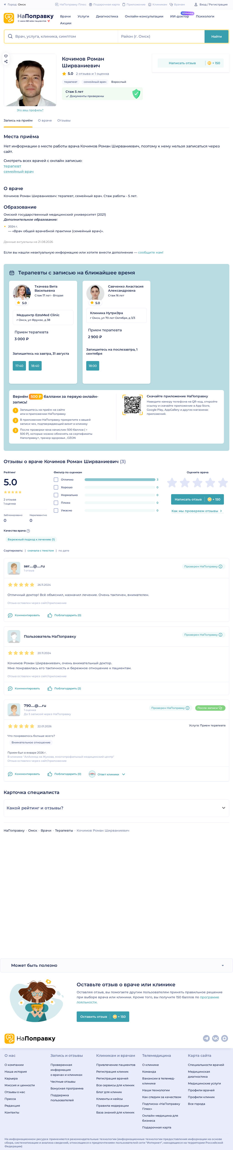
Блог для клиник (109, 1092)
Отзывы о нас (15, 1092)
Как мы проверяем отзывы (195, 511)
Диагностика (107, 16)
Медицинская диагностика (199, 1074)
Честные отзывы (63, 1081)
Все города (196, 1104)
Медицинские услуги (204, 1083)
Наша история (16, 1071)
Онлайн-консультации (144, 16)
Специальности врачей (206, 1065)
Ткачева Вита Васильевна (46, 288)
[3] (13, 492)
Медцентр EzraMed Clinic (38, 315)
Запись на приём (18, 120)
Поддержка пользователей (62, 1097)
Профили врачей (201, 1090)
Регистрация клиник (112, 1071)
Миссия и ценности (20, 1085)
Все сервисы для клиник (115, 1085)
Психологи (205, 16)
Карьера (11, 1078)
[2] (9, 492)
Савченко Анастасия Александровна (126, 288)
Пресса (10, 1099)
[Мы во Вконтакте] (215, 1038)
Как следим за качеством (161, 1097)
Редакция (12, 1105)
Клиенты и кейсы (109, 1099)
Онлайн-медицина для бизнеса (160, 1118)
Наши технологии (156, 1090)
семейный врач (95, 81)
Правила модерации (112, 1105)
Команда (149, 1071)
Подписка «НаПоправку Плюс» (161, 1106)
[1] (5, 492)
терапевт (70, 81)
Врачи (65, 16)
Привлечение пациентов (115, 1065)
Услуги (83, 16)
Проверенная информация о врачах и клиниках (66, 1070)
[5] (20, 492)
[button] (61, 36)
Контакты (12, 1112)
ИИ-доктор (179, 16)
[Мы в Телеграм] (206, 1038)
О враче (45, 120)
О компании (14, 1065)
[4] (16, 492)
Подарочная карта (156, 1127)
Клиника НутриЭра (106, 313)
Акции (65, 23)
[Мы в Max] (224, 1038)
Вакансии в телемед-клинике (158, 1081)
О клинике (150, 1065)
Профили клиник (201, 1097)
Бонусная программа (67, 1088)
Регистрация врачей (112, 1078)
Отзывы (64, 120)
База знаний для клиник (115, 1112)
